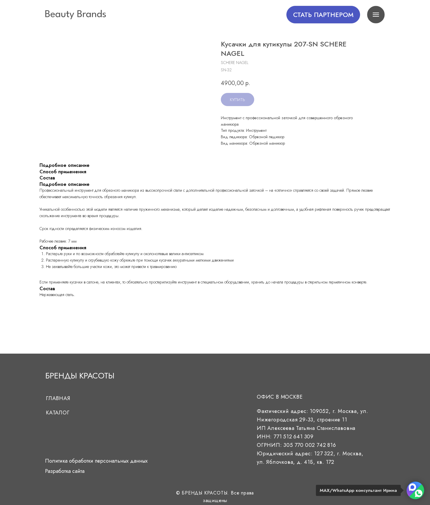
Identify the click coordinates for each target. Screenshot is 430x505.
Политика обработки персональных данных (96, 461)
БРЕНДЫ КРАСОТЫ (79, 376)
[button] (323, 14)
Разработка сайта (65, 471)
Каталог (58, 412)
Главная (58, 398)
